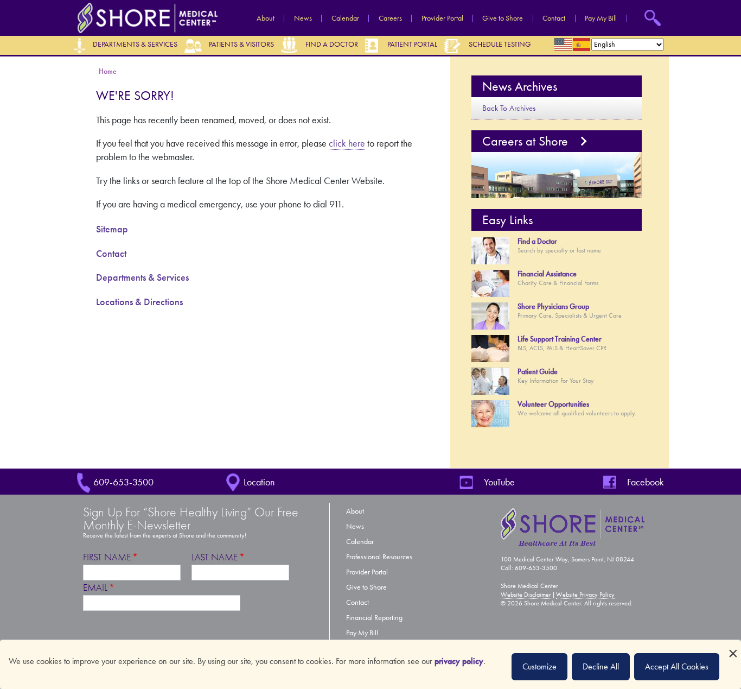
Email (95, 587)
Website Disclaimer (526, 594)
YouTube (499, 482)
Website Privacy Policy (585, 594)
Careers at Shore (525, 141)
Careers (390, 18)
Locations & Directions (139, 302)
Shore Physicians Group (553, 306)
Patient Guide (538, 371)
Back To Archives (508, 108)
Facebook (645, 482)
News (303, 18)
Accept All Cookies (676, 666)
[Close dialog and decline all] (733, 647)
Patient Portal (412, 44)
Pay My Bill (601, 18)
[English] (563, 44)
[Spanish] (582, 44)
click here (347, 143)
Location (259, 482)
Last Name (214, 557)
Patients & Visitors (241, 44)
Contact (553, 18)
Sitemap (112, 229)
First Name (107, 557)
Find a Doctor (331, 44)
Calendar (345, 18)
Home (108, 71)
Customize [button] (539, 666)
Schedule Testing (500, 44)
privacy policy (459, 661)
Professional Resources (379, 556)
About (265, 18)
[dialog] (370, 664)
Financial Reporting (374, 617)
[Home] (145, 17)
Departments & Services (135, 44)
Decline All (601, 666)
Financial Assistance (547, 274)
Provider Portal (442, 18)
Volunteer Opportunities (553, 404)
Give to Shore (502, 18)
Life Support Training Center (560, 339)
